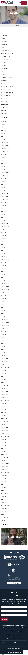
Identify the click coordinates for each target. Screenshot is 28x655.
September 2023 (5, 202)
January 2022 (4, 256)
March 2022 (4, 250)
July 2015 (3, 478)
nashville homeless (5, 89)
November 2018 (5, 361)
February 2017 (4, 421)
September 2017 (5, 400)
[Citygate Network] (14, 577)
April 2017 (3, 415)
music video (4, 80)
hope (2, 71)
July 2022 (3, 238)
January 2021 (4, 283)
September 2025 (5, 154)
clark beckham (4, 44)
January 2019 (4, 355)
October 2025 (4, 151)
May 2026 (3, 130)
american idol (4, 35)
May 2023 (3, 211)
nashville (3, 83)
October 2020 (4, 292)
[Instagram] (14, 595)
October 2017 (4, 397)
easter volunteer (5, 50)
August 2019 (4, 334)
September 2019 (5, 331)
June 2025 (3, 160)
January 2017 (4, 424)
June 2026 (3, 127)
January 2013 (4, 520)
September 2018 (5, 367)
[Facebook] (11, 595)
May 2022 (3, 244)
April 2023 (3, 214)
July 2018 (3, 370)
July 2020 (3, 301)
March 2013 (4, 514)
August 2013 (4, 508)
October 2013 (4, 502)
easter (2, 47)
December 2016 (5, 427)
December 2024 (5, 172)
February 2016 (4, 457)
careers (3, 38)
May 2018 (3, 376)
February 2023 (4, 220)
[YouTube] (17, 595)
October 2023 (4, 199)
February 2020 (4, 316)
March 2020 (4, 313)
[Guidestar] (14, 564)
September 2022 (5, 232)
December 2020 (5, 286)
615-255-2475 (18, 635)
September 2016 (5, 436)
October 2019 (4, 328)
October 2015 (4, 469)
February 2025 (4, 169)
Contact (5, 643)
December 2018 (5, 358)
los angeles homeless (6, 77)
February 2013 (4, 517)
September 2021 (5, 262)
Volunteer (3, 110)
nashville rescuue (5, 95)
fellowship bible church (7, 53)
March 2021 (4, 277)
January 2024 (4, 193)
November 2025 (5, 148)
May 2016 (3, 448)
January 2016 (4, 460)
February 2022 (4, 253)
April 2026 (3, 133)
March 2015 (4, 490)
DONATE (24, 3)
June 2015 (3, 481)
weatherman (4, 113)
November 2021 (5, 259)
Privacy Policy (21, 643)
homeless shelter (5, 68)
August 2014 (4, 496)
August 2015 (4, 475)
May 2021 (3, 271)
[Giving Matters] (10, 557)
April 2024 (3, 187)
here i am (3, 62)
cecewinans (4, 41)
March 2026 (4, 136)
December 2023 (5, 196)
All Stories (5, 524)
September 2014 (5, 493)
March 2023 (4, 217)
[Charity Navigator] (14, 570)
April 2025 (3, 166)
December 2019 (5, 322)
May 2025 (3, 163)
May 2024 (3, 184)
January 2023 (4, 223)
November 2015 (5, 466)
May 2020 (3, 307)
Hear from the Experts (6, 56)
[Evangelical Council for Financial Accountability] (22, 557)
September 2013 (5, 505)
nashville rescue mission (7, 92)
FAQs (15, 643)
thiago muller (4, 107)
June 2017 (3, 409)
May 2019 (3, 343)
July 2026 (3, 124)
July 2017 (3, 406)
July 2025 (3, 157)
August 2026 (4, 121)
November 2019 (5, 325)
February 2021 (4, 280)
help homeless (4, 59)
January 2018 (4, 388)
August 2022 (4, 235)
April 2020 (3, 310)
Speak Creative (17, 652)
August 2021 (4, 265)
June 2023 (3, 208)
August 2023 (4, 205)
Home (2, 26)
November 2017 (5, 394)
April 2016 (3, 451)
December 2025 (5, 145)
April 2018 (3, 379)
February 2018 (4, 385)
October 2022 (4, 229)
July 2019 (3, 337)
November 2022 (5, 226)
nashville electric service (7, 86)
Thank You (14, 537)
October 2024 (4, 175)
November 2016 (5, 430)
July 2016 (3, 442)
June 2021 (3, 268)
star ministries (4, 104)
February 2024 (4, 190)
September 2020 (5, 295)
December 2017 (5, 391)
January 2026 (4, 142)
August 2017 (4, 403)
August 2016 (4, 439)
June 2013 (3, 511)
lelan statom (4, 74)
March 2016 (4, 454)
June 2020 (3, 304)
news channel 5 (5, 101)
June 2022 (3, 241)
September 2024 (5, 178)
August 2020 (4, 298)
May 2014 (3, 499)
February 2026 (4, 139)
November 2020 (5, 289)
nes (2, 98)
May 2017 (3, 412)
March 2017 (4, 418)
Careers (10, 643)
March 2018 (4, 382)
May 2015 (3, 484)
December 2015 (5, 463)
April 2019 (3, 346)
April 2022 (3, 247)
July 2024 (3, 181)
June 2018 (3, 373)
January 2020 (4, 319)
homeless (3, 65)
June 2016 (3, 445)
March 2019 (4, 349)
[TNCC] (14, 583)
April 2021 (3, 274)
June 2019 (3, 340)
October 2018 (4, 364)
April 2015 (3, 487)
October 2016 (4, 433)
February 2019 (4, 352)
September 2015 (5, 472)
